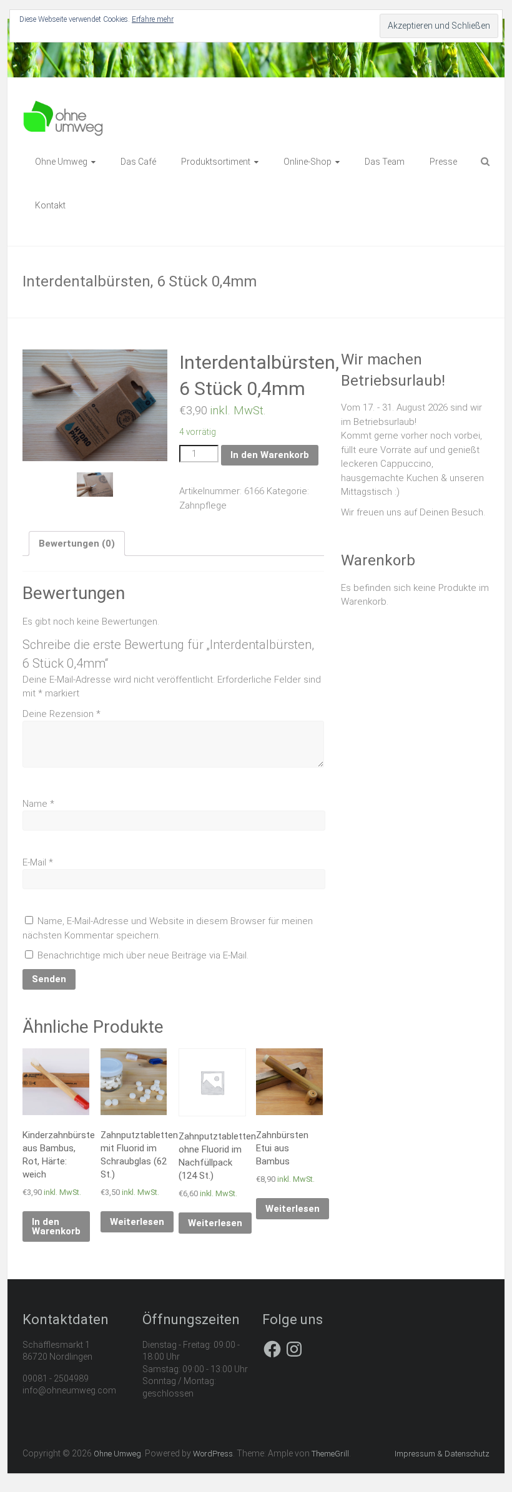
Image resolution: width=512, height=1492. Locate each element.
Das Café (138, 162)
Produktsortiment (215, 162)
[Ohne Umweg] (63, 106)
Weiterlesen (137, 1221)
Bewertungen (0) (77, 543)
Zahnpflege (203, 505)
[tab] (77, 543)
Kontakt (50, 205)
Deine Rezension (61, 713)
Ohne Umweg (61, 162)
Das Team (385, 162)
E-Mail (37, 862)
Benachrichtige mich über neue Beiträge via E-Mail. (143, 955)
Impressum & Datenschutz (442, 1453)
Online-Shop (307, 162)
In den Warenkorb (269, 455)
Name (38, 803)
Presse (443, 162)
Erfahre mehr (153, 19)
